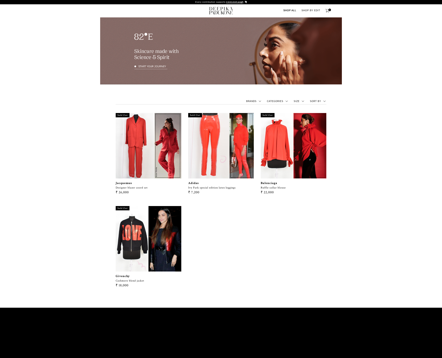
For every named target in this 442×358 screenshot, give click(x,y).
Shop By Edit (310, 10)
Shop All (289, 10)
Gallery (223, 335)
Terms (309, 335)
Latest (240, 335)
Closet (281, 335)
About (130, 335)
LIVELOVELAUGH (260, 335)
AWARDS (170, 335)
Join (295, 335)
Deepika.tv (205, 335)
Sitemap (135, 342)
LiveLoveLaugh (234, 2)
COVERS (186, 335)
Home (116, 335)
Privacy (118, 342)
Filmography (149, 335)
